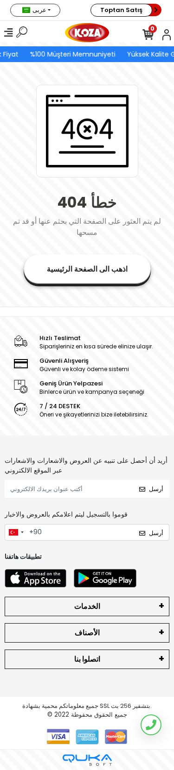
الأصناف (87, 632)
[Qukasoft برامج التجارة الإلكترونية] (87, 760)
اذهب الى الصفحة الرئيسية (87, 269)
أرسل (156, 489)
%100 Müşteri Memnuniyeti (72, 54)
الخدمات (87, 606)
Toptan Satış (121, 10)
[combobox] (15, 532)
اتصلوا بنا (87, 659)
